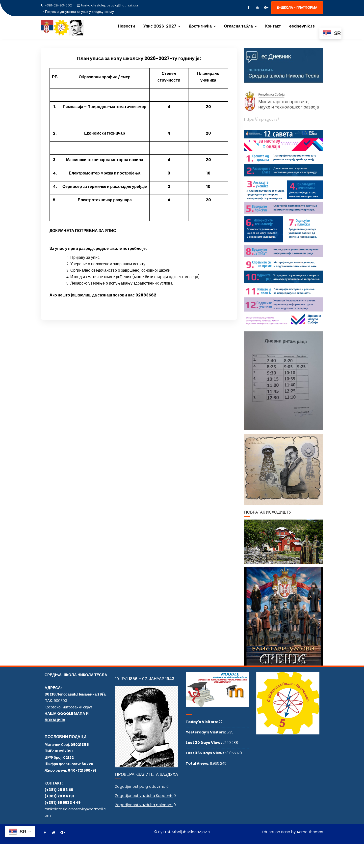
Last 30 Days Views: (205, 742)
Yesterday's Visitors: (206, 732)
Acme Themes (310, 831)
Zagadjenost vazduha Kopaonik (144, 795)
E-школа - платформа (297, 7)
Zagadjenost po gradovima (140, 786)
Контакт (273, 26)
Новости (126, 26)
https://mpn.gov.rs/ (261, 119)
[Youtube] (257, 8)
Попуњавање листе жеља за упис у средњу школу (83, 11)
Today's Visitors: (202, 721)
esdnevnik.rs (302, 26)
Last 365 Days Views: (206, 753)
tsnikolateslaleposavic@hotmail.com (110, 5)
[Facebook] (248, 8)
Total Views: (198, 763)
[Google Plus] (266, 8)
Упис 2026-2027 (159, 26)
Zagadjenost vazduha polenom (144, 804)
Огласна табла (238, 26)
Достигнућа (200, 26)
